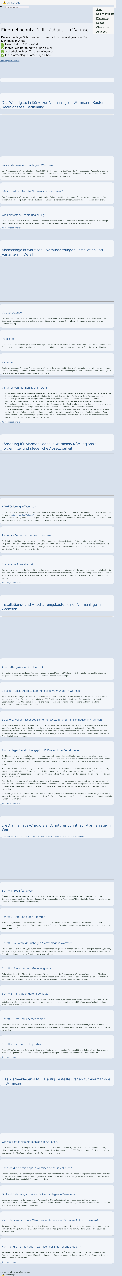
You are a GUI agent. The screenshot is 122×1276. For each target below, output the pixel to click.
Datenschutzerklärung (20, 1272)
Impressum (4, 1272)
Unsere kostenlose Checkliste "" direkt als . (43, 836)
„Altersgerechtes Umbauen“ (23, 515)
